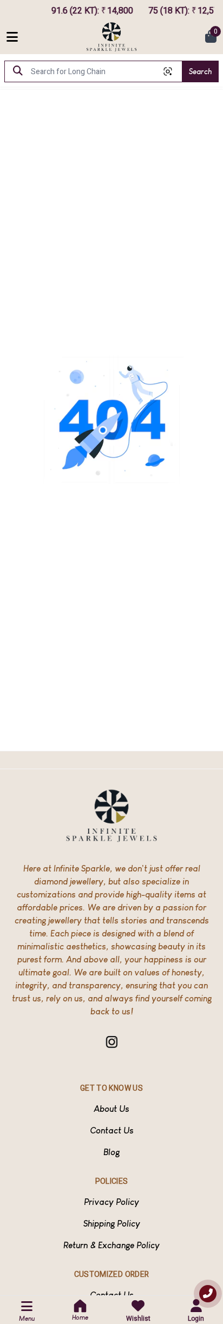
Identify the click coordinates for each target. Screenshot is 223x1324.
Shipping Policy (111, 1223)
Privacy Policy (111, 1202)
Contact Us (112, 1130)
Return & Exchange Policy (111, 1245)
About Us (111, 1108)
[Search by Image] (167, 71)
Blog (111, 1152)
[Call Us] (208, 1293)
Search (200, 71)
